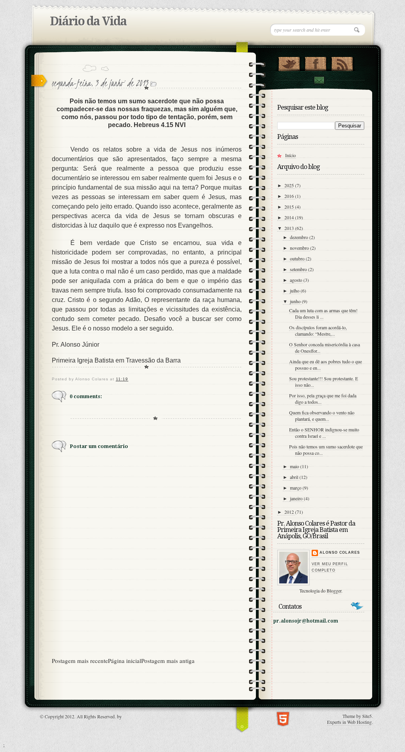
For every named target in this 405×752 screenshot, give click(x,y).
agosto (296, 280)
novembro (300, 248)
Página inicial (124, 661)
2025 (289, 185)
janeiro (297, 498)
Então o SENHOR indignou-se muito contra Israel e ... (324, 432)
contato (318, 80)
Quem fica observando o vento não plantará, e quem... (321, 415)
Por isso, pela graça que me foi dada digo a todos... (322, 398)
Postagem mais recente (80, 661)
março (296, 487)
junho (296, 301)
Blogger (334, 590)
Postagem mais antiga (168, 661)
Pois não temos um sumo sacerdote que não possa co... (326, 449)
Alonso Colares (340, 553)
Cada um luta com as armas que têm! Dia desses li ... (323, 313)
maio (295, 466)
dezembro (299, 237)
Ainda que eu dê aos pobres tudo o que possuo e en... (325, 364)
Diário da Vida (88, 21)
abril (294, 477)
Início (290, 155)
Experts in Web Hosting (349, 722)
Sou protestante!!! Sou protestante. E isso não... (323, 381)
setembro (299, 269)
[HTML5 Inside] (283, 718)
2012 (289, 512)
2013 (289, 228)
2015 (289, 206)
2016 (289, 196)
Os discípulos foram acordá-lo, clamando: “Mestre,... (318, 330)
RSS (342, 62)
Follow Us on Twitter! (289, 62)
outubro (298, 258)
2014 (289, 217)
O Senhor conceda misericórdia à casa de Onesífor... (324, 347)
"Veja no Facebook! (315, 62)
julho (295, 290)
